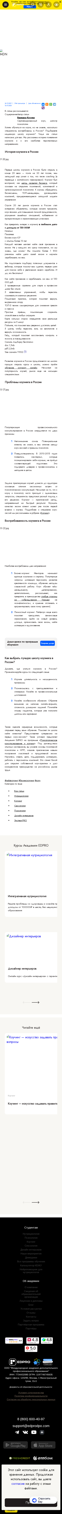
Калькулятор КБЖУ (31, 1265)
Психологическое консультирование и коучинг (31, 742)
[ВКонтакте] (43, 104)
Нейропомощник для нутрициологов (31, 1271)
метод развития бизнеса (34, 183)
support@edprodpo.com (31, 1426)
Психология (20, 810)
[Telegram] (54, 104)
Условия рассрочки (31, 1308)
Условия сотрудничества (31, 1392)
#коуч (37, 780)
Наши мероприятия (31, 1253)
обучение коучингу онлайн (21, 367)
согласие (18, 1483)
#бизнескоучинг (26, 780)
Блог (31, 1304)
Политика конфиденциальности (31, 1396)
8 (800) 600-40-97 (31, 1419)
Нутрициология (21, 796)
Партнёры (31, 1328)
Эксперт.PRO (20, 820)
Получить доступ (47, 643)
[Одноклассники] (46, 104)
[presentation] (26, 1002)
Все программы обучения (31, 1261)
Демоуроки (31, 1257)
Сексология (20, 805)
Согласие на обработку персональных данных (31, 1399)
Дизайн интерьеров (23, 815)
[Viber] (43, 107)
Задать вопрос (31, 1320)
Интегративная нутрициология (27, 896)
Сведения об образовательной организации (31, 1294)
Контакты (31, 1316)
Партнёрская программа (31, 1324)
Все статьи (19, 791)
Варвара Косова (26, 117)
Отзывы (31, 1312)
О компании (31, 1287)
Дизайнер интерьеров (22, 969)
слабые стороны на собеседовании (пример (35, 598)
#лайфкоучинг (11, 780)
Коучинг (44, 513)
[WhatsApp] (50, 104)
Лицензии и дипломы (31, 1300)
